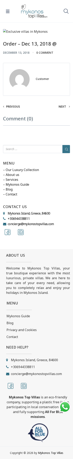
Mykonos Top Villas (50, 453)
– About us (11, 174)
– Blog (8, 189)
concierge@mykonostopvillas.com (31, 224)
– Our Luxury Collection (21, 170)
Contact (12, 337)
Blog (9, 323)
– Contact (10, 194)
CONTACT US (15, 207)
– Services (10, 179)
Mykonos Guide (18, 316)
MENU (9, 163)
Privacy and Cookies (21, 330)
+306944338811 (19, 218)
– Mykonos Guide (16, 184)
